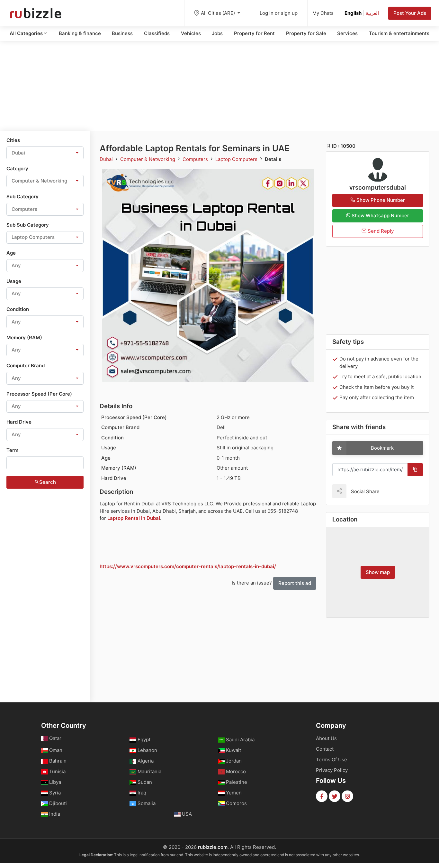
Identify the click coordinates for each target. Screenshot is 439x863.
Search (47, 482)
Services (347, 33)
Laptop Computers (237, 159)
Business (122, 33)
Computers (196, 159)
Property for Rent (254, 33)
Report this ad (294, 583)
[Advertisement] (219, 86)
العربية (372, 13)
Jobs (217, 33)
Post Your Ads (409, 13)
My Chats (323, 13)
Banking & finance (80, 33)
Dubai (107, 159)
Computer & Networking (148, 159)
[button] (45, 152)
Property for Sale (306, 33)
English (353, 13)
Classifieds (157, 33)
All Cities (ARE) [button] (218, 13)
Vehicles (191, 33)
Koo (395, 491)
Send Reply (380, 231)
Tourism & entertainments (399, 33)
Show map (378, 572)
